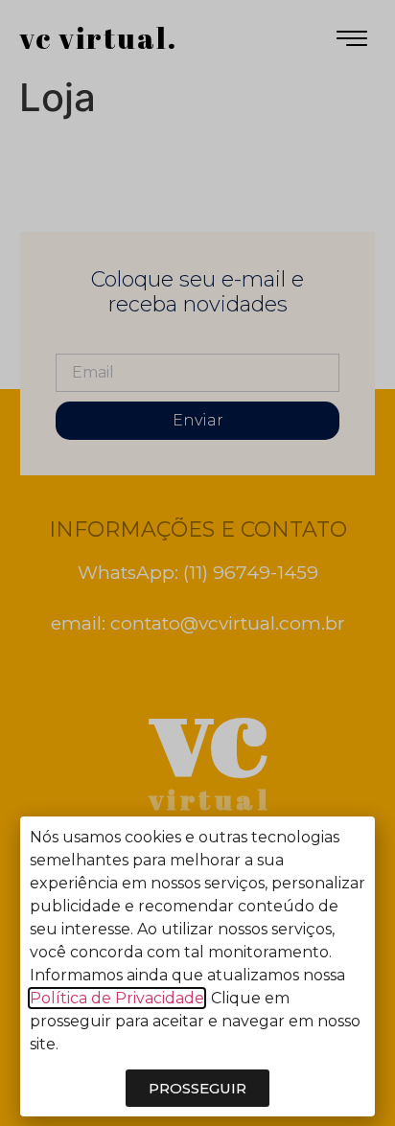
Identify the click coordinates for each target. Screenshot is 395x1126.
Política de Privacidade (117, 998)
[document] (197, 563)
